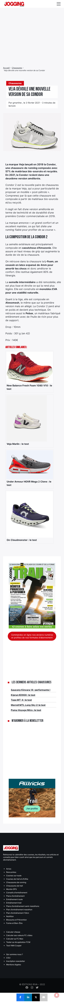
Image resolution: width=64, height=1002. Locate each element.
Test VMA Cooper (13, 945)
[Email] (44, 997)
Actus (8, 869)
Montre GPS (11, 889)
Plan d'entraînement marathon (19, 909)
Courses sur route (13, 875)
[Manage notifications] (56, 995)
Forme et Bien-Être (14, 923)
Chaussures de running (16, 882)
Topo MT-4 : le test (21, 699)
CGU (8, 958)
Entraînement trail (13, 903)
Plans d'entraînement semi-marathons (22, 906)
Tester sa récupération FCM (18, 942)
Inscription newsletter (15, 961)
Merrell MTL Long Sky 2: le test (28, 705)
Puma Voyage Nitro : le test (26, 710)
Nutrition (10, 916)
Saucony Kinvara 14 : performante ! (30, 689)
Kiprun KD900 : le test (23, 694)
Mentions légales (13, 964)
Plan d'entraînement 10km (17, 913)
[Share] (20, 997)
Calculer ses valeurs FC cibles (19, 935)
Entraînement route (14, 899)
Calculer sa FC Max (14, 939)
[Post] (36, 997)
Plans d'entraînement (15, 896)
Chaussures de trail (14, 886)
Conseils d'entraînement (16, 892)
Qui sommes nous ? (14, 954)
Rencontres (11, 872)
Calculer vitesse (13, 932)
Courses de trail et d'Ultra (17, 879)
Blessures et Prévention (16, 920)
